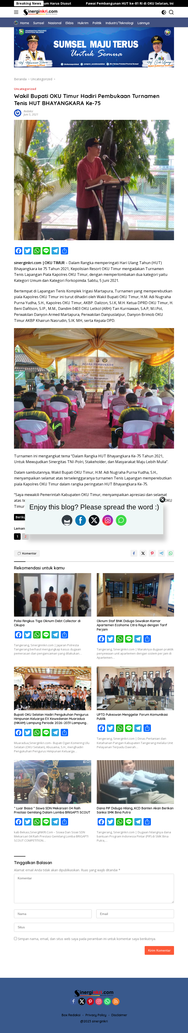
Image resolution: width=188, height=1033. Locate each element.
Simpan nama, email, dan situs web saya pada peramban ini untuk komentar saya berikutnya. (87, 939)
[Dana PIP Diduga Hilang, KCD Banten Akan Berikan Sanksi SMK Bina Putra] (135, 782)
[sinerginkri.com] (39, 12)
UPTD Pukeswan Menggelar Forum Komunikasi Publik (132, 717)
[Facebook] (73, 1002)
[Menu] (17, 12)
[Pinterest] (90, 1002)
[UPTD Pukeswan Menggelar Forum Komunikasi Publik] (135, 688)
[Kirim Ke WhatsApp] (170, 553)
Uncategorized (25, 89)
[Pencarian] (171, 12)
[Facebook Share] (133, 553)
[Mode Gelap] (163, 12)
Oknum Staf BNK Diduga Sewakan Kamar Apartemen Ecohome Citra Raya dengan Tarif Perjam (132, 625)
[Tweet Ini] (143, 553)
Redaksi (28, 111)
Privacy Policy (96, 1015)
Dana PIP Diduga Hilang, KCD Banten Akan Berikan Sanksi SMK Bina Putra (135, 810)
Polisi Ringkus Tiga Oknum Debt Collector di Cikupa (47, 623)
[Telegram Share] (161, 553)
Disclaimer (119, 1015)
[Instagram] (98, 1002)
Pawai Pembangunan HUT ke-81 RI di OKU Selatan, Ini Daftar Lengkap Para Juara (98, 3)
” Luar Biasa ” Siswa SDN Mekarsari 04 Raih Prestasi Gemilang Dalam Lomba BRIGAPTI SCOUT (52, 810)
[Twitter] (82, 1002)
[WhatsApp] (107, 1002)
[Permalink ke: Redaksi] (17, 112)
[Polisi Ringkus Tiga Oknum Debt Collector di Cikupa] (52, 595)
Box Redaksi (71, 1015)
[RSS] (115, 1002)
